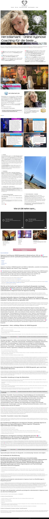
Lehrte (20, 282)
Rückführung (3, 264)
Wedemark (14, 282)
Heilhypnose (2, 260)
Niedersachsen (19, 278)
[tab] (24, 149)
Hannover (46, 281)
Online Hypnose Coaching (23, 7)
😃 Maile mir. (2, 115)
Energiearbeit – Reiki (4, 263)
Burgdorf (18, 282)
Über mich (16, 7)
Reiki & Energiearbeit (31, 7)
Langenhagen (11, 282)
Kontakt (37, 7)
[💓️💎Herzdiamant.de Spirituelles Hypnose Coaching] (24, 3)
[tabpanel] (24, 203)
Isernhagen (7, 282)
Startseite (12, 7)
